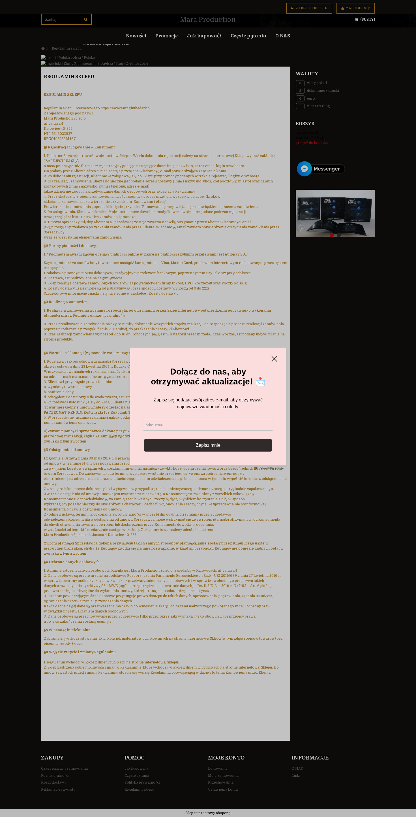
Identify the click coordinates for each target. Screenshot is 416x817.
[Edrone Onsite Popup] (208, 408)
